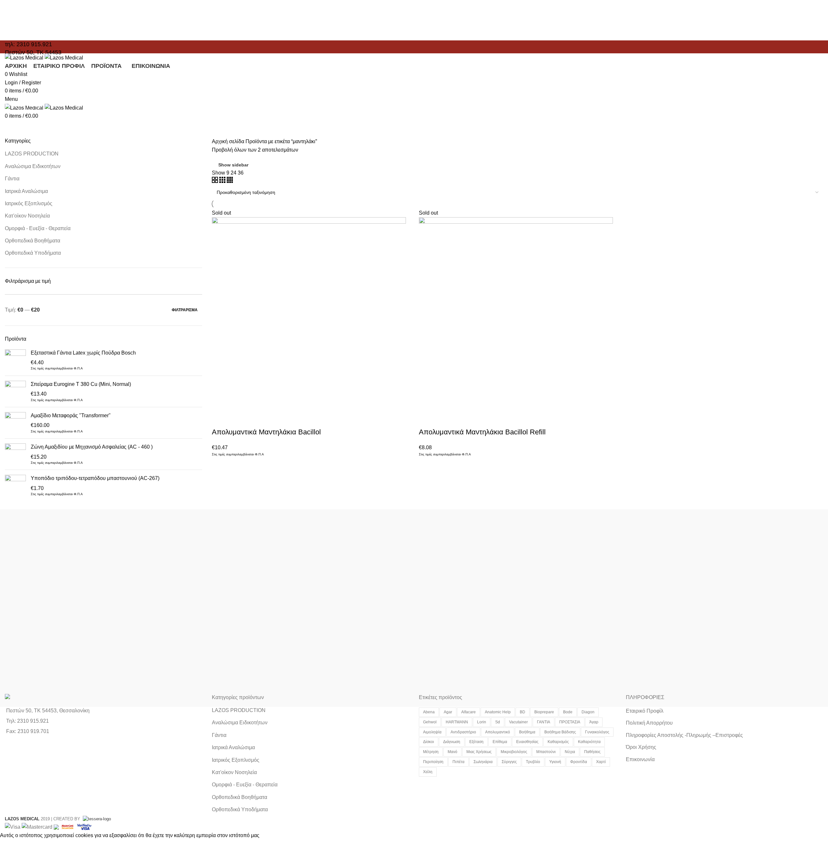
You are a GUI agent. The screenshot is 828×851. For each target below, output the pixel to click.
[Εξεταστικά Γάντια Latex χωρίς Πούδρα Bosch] (15, 360)
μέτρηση (431, 752)
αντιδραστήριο (463, 732)
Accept (13, 845)
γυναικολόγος (597, 732)
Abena (429, 712)
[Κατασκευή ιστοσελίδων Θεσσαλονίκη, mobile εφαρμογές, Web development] (96, 818)
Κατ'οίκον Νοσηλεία (27, 215)
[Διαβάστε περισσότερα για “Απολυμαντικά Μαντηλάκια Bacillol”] (220, 419)
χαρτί (601, 762)
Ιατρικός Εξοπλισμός (28, 203)
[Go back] (13, 89)
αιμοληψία (432, 732)
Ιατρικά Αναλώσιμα (26, 191)
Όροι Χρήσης (641, 747)
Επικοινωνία (640, 759)
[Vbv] (84, 826)
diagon (588, 712)
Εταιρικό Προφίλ (644, 711)
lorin (481, 722)
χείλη (427, 772)
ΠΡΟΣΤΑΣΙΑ (569, 722)
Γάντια (12, 178)
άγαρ (593, 722)
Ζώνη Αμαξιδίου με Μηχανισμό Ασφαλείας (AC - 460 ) (92, 447)
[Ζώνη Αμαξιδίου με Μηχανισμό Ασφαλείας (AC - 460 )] (15, 454)
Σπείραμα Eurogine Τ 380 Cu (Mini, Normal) (81, 384)
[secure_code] (68, 826)
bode (567, 712)
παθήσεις (592, 752)
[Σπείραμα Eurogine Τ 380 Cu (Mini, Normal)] (15, 391)
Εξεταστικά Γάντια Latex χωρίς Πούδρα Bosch (83, 353)
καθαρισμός (558, 741)
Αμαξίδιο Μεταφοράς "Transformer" (71, 415)
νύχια (570, 752)
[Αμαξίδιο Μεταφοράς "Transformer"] (15, 422)
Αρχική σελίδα (228, 141)
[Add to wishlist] (272, 419)
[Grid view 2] (215, 181)
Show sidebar (233, 165)
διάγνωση (451, 741)
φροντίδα (578, 762)
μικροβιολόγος (514, 752)
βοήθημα (527, 732)
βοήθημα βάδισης (560, 732)
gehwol (430, 722)
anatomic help (498, 712)
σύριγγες (509, 762)
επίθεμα (500, 741)
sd (497, 722)
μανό (452, 752)
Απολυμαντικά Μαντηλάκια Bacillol (266, 432)
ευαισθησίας (527, 741)
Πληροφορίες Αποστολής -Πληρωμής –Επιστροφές (684, 735)
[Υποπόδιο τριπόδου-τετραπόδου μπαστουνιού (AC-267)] (15, 485)
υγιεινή (555, 762)
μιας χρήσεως (479, 752)
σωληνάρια (483, 762)
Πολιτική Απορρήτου (649, 723)
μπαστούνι (546, 752)
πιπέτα (458, 762)
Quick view (237, 419)
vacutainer (518, 722)
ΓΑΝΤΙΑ (543, 722)
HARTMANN (457, 722)
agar (448, 712)
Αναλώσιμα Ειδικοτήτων (32, 166)
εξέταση (476, 741)
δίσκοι (428, 741)
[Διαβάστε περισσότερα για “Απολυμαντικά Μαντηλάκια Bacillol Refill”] (427, 419)
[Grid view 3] (223, 181)
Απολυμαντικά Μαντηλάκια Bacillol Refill (482, 432)
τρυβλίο (533, 762)
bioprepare (544, 712)
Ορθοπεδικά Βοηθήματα (32, 240)
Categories (23, 120)
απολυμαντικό (497, 732)
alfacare (468, 712)
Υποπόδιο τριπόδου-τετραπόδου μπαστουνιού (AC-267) (95, 478)
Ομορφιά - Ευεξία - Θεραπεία (38, 228)
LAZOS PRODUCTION (32, 153)
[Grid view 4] (230, 181)
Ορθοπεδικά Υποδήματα (33, 253)
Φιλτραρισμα (185, 310)
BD (522, 712)
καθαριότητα (589, 741)
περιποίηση (433, 762)
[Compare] (255, 419)
